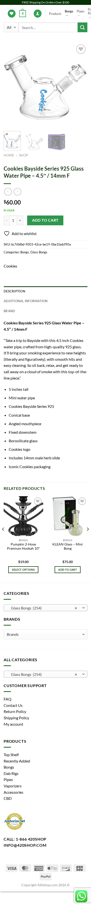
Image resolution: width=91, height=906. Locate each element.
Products (55, 14)
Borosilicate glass (23, 440)
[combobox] (45, 607)
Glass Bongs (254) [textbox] (43, 608)
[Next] (79, 85)
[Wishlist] (12, 14)
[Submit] (82, 27)
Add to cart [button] (67, 569)
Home (9, 155)
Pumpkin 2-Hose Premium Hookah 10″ (23, 546)
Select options (23, 569)
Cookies (10, 266)
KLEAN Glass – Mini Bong (67, 546)
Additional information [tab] (26, 301)
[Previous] (11, 85)
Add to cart (45, 220)
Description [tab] (14, 291)
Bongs (69, 11)
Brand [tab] (9, 311)
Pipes (80, 11)
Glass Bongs (38, 252)
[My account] (37, 14)
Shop (23, 155)
